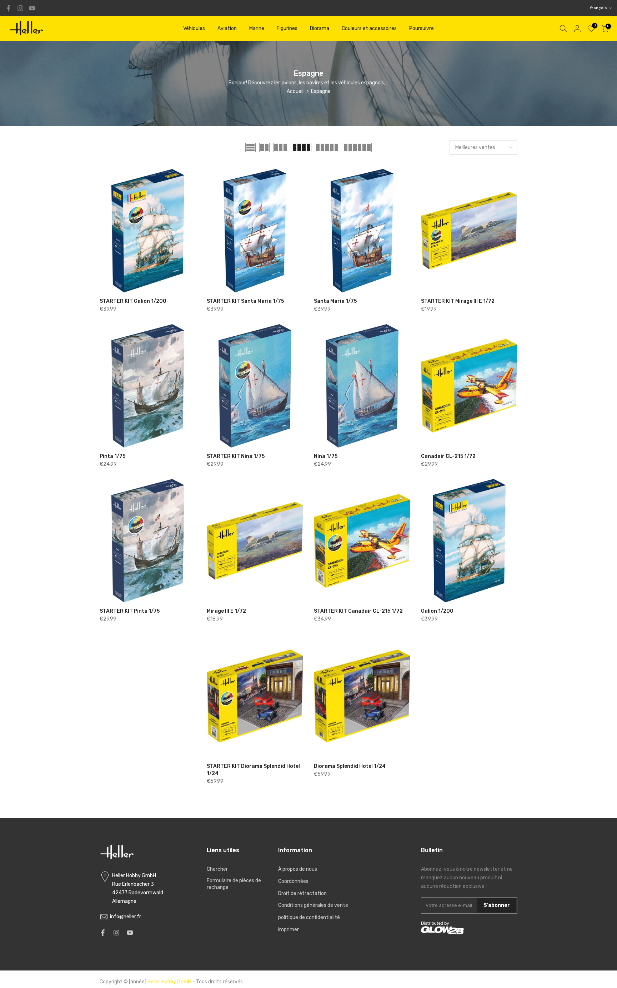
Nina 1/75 (325, 456)
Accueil (295, 91)
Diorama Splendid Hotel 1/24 (350, 766)
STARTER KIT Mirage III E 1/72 (458, 301)
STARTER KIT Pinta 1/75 (130, 611)
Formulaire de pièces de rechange (234, 884)
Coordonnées (293, 881)
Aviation (227, 28)
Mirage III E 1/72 (226, 611)
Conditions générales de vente (313, 905)
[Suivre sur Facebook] (8, 8)
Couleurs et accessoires (369, 28)
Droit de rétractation (302, 893)
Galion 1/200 (437, 611)
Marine (256, 28)
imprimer (288, 930)
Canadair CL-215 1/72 (448, 456)
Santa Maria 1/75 (335, 301)
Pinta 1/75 (112, 456)
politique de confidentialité (309, 917)
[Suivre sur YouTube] (32, 8)
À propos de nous (297, 869)
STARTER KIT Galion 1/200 (133, 301)
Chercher (217, 869)
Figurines (287, 28)
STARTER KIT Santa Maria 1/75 (245, 301)
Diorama (319, 28)
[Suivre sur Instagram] (20, 8)
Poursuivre (421, 28)
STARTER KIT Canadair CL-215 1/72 (358, 611)
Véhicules (194, 28)
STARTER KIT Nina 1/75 (236, 456)
